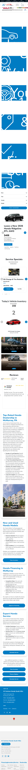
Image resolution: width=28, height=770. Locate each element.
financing (6, 573)
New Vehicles (10, 765)
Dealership (23, 762)
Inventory (10, 762)
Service (16, 762)
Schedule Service (13, 263)
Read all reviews (22, 379)
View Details (8, 244)
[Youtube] (10, 712)
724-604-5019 (11, 700)
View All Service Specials (13, 261)
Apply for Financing (14, 605)
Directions (5, 708)
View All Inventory (13, 303)
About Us (22, 765)
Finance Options (14, 674)
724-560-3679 (10, 698)
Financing (4, 762)
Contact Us (14, 708)
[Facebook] (4, 712)
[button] (14, 719)
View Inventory (14, 560)
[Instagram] (7, 712)
